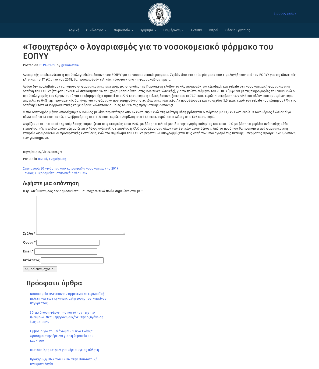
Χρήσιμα (147, 30)
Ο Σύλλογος (95, 30)
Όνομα (29, 243)
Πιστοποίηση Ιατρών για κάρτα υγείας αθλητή (64, 350)
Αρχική (74, 30)
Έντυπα (196, 30)
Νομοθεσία (122, 30)
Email (28, 251)
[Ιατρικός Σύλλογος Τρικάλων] (159, 13)
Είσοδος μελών (285, 13)
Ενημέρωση (172, 30)
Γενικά (42, 159)
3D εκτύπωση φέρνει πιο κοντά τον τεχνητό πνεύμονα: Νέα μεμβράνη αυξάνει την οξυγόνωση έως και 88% (66, 317)
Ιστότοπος (31, 260)
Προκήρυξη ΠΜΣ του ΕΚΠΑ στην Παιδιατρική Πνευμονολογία (63, 361)
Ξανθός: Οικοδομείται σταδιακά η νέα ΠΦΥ (55, 173)
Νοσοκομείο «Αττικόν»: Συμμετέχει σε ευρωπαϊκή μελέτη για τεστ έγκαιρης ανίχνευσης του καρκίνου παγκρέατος (68, 298)
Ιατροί (213, 30)
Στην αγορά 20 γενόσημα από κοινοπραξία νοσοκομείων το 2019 (70, 168)
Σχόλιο (29, 234)
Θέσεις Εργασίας (237, 30)
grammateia (70, 65)
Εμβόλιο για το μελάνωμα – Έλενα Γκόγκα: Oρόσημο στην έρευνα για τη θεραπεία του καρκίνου (61, 336)
